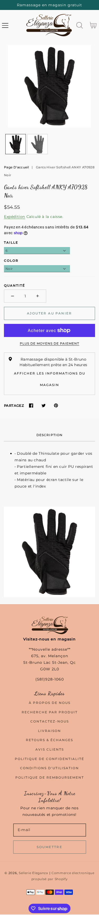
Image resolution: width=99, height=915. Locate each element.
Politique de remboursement (49, 777)
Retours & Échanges (49, 740)
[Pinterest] (55, 405)
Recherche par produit (50, 712)
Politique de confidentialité (49, 759)
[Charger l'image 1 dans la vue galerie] (15, 144)
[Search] (79, 25)
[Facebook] (31, 405)
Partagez (14, 405)
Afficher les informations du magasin (49, 379)
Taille (11, 242)
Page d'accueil (16, 167)
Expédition (14, 216)
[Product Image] (49, 86)
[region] (49, 5)
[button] (5, 25)
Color (11, 261)
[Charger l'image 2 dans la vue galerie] (37, 144)
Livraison (49, 731)
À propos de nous (49, 703)
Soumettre (50, 847)
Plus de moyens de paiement (49, 343)
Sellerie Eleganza (33, 873)
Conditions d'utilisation (49, 768)
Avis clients (49, 749)
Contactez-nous (49, 721)
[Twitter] (43, 405)
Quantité (14, 285)
